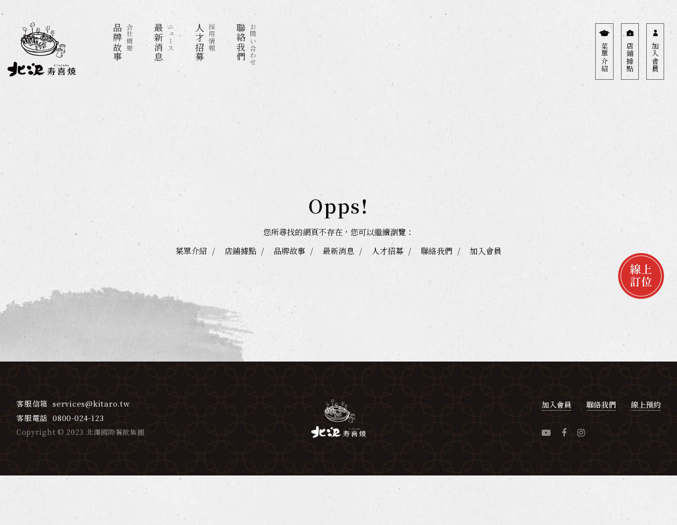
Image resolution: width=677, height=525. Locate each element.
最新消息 (338, 251)
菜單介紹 (191, 251)
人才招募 (387, 251)
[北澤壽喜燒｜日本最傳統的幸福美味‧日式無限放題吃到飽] (41, 53)
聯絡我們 (436, 251)
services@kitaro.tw (91, 403)
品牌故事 (289, 251)
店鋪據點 (240, 251)
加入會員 (486, 251)
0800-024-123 (78, 418)
